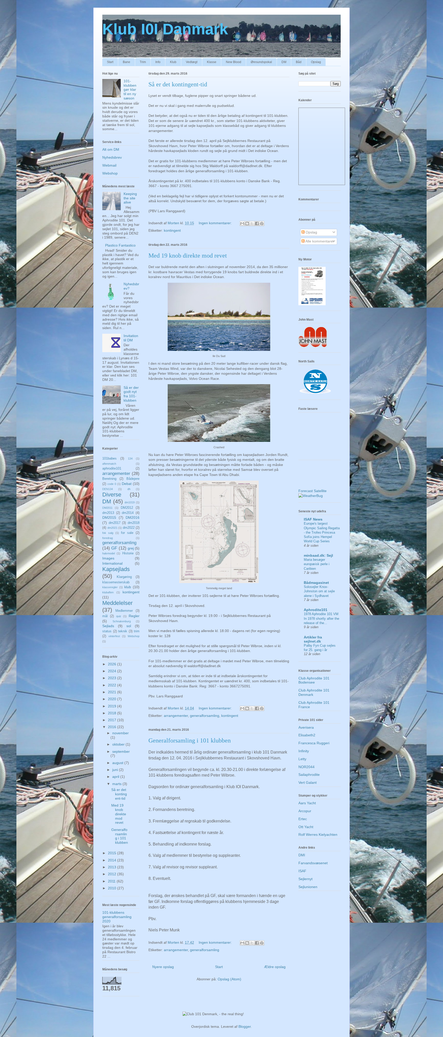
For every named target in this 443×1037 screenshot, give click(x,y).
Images (108, 558)
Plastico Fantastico (120, 245)
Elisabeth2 (306, 735)
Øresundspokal (261, 62)
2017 (112, 720)
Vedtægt (191, 62)
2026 (112, 664)
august (118, 763)
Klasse (211, 62)
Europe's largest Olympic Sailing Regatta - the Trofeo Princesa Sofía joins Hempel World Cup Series (322, 532)
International (112, 563)
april (116, 777)
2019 (112, 706)
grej (131, 548)
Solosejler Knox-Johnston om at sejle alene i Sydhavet (319, 591)
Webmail (109, 165)
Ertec (302, 819)
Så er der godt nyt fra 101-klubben (131, 393)
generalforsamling (204, 716)
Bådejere (132, 479)
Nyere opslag (163, 967)
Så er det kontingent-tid (177, 84)
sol (128, 626)
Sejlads (108, 626)
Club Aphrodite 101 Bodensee (313, 680)
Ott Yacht (305, 827)
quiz (118, 616)
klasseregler (110, 587)
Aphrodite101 (315, 610)
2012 (112, 874)
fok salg (107, 532)
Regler (134, 616)
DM (283, 62)
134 (130, 458)
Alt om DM (110, 149)
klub (127, 587)
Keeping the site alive (130, 198)
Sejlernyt (305, 879)
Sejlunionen (307, 887)
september (121, 751)
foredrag (107, 538)
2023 (112, 678)
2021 (112, 692)
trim (136, 631)
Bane (126, 62)
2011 (112, 881)
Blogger (244, 1026)
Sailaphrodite (309, 774)
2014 (112, 860)
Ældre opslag (275, 967)
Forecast (305, 491)
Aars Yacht (307, 803)
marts (117, 784)
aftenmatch (109, 463)
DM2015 (109, 517)
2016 (112, 727)
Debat (127, 484)
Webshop (110, 173)
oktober (119, 744)
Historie (128, 553)
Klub (173, 62)
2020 (112, 699)
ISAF (302, 871)
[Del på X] (252, 223)
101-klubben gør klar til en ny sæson (130, 89)
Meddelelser (117, 603)
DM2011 (107, 507)
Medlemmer (124, 611)
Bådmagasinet (316, 583)
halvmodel (108, 553)
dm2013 (108, 513)
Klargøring (124, 577)
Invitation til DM (131, 338)
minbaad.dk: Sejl (318, 555)
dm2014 (128, 513)
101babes (109, 458)
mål (105, 616)
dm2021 (112, 527)
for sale (127, 533)
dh (128, 489)
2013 (112, 867)
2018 (112, 713)
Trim (143, 62)
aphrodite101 (111, 468)
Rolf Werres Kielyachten (317, 834)
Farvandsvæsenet (313, 863)
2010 (112, 888)
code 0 (111, 483)
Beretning (109, 479)
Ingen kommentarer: (216, 223)
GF (114, 548)
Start (110, 62)
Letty (302, 759)
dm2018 (133, 523)
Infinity (303, 751)
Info (157, 62)
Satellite (320, 491)
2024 (112, 671)
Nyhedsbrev (112, 157)
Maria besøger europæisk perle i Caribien (316, 564)
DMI (301, 855)
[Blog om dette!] (247, 223)
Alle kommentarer (319, 241)
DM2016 (132, 517)
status (107, 631)
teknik (122, 631)
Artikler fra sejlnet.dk (313, 639)
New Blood (233, 62)
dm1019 (130, 502)
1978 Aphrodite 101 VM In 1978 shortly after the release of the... (321, 618)
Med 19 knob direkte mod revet (187, 255)
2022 (112, 685)
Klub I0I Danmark (165, 29)
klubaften (108, 592)
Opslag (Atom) (229, 979)
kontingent (172, 230)
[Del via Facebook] (256, 223)
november (120, 733)
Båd (298, 62)
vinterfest (114, 636)
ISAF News (313, 519)
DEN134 (107, 489)
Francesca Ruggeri (313, 743)
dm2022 (129, 528)
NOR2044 (306, 767)
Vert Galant (307, 782)
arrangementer (176, 716)
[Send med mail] (242, 223)
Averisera (306, 727)
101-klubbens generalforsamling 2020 (117, 916)
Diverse (111, 494)
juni (115, 770)
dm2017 (114, 523)
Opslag (316, 62)
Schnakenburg (122, 621)
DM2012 (127, 508)
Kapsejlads (116, 569)
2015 (112, 853)
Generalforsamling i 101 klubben (189, 740)
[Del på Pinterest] (261, 223)
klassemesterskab (115, 582)
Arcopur (304, 811)
